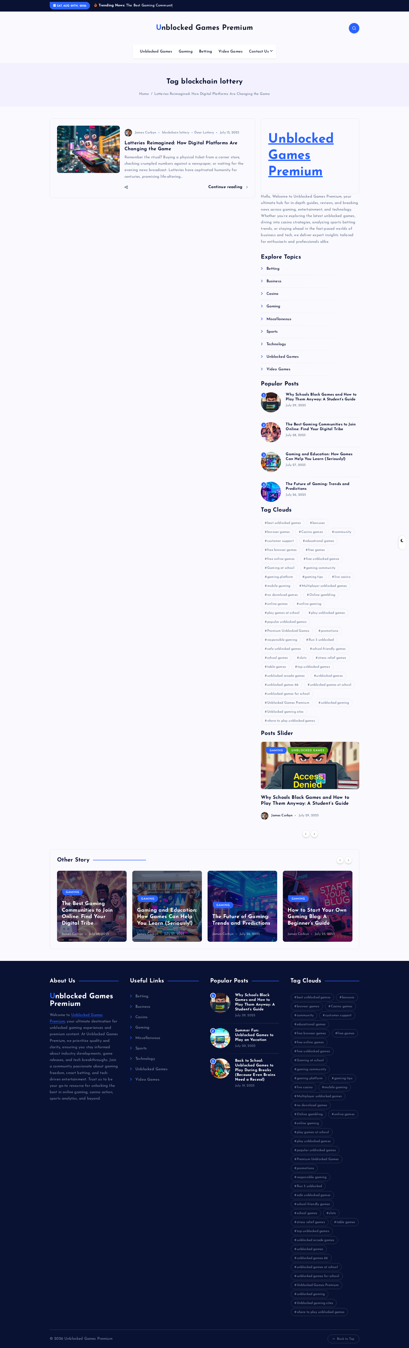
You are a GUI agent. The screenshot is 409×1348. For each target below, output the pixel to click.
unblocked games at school (330, 685)
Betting (205, 51)
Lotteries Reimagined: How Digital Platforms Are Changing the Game (212, 94)
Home (144, 94)
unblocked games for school (288, 694)
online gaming (310, 604)
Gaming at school (280, 568)
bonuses (318, 523)
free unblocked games (322, 559)
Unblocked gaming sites (285, 712)
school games (277, 658)
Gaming (186, 51)
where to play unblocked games (291, 721)
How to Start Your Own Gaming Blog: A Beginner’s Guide (241, 917)
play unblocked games (328, 613)
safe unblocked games (284, 649)
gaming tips (314, 577)
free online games (280, 559)
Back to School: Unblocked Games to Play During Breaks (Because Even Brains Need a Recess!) (255, 1070)
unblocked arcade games (286, 676)
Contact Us (259, 51)
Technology (276, 344)
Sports (272, 332)
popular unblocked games (287, 622)
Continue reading (226, 187)
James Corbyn (145, 132)
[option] (310, 780)
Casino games (312, 532)
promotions (329, 631)
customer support (280, 541)
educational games (319, 541)
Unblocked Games (156, 51)
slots (303, 658)
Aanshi (293, 934)
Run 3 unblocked (321, 640)
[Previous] (306, 833)
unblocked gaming (335, 703)
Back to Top (345, 1338)
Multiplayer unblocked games (324, 586)
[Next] (314, 833)
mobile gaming (278, 586)
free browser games (282, 550)
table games (276, 667)
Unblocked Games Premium (300, 156)
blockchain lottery (175, 132)
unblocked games (329, 676)
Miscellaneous (279, 319)
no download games (282, 595)
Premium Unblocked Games (288, 631)
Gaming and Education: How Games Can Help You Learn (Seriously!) (92, 917)
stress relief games (332, 658)
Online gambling (322, 595)
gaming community (321, 568)
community (342, 532)
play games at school (283, 613)
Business (274, 281)
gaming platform (280, 577)
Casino (272, 294)
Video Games (230, 51)
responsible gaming (282, 640)
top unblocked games (314, 667)
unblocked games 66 (282, 685)
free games (316, 550)
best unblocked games (284, 523)
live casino (342, 577)
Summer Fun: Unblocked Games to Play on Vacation (254, 1035)
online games (277, 604)
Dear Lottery (204, 132)
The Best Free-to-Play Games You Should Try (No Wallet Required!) (316, 917)
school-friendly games (329, 649)
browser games (278, 532)
